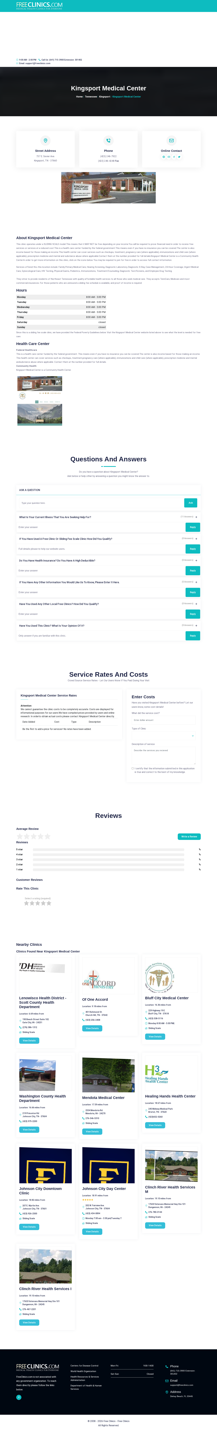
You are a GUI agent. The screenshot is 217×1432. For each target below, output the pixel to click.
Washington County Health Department (42, 1098)
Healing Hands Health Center (170, 1096)
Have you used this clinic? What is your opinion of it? (51, 625)
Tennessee (91, 96)
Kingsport (104, 96)
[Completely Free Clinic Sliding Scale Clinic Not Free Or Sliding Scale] (164, 735)
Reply (193, 527)
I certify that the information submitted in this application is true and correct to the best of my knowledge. (165, 770)
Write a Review (189, 836)
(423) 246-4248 (106, 161)
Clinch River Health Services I (45, 1289)
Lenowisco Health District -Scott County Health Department (42, 1002)
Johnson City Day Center (104, 1189)
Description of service (143, 744)
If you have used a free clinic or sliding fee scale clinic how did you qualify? (65, 538)
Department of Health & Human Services (86, 1387)
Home (79, 96)
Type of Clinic (139, 728)
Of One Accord (95, 999)
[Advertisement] (108, 34)
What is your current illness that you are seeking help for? (55, 517)
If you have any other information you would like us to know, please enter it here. (69, 582)
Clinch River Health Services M (170, 1189)
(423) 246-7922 (108, 156)
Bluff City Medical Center (167, 998)
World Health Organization (83, 1371)
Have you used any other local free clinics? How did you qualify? (59, 604)
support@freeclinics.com (37, 63)
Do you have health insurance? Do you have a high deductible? (57, 560)
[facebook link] (18, 1397)
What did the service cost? (146, 713)
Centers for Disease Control (84, 1365)
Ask (191, 502)
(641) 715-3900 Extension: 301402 (65, 60)
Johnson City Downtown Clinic (40, 1191)
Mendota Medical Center (103, 1098)
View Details (29, 1040)
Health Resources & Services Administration (85, 1378)
